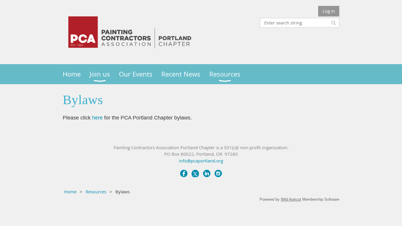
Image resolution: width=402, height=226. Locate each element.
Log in (329, 11)
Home (70, 192)
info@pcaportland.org (201, 161)
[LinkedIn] (206, 173)
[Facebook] (183, 173)
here (97, 118)
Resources (96, 192)
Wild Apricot (291, 199)
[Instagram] (218, 173)
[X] (195, 173)
